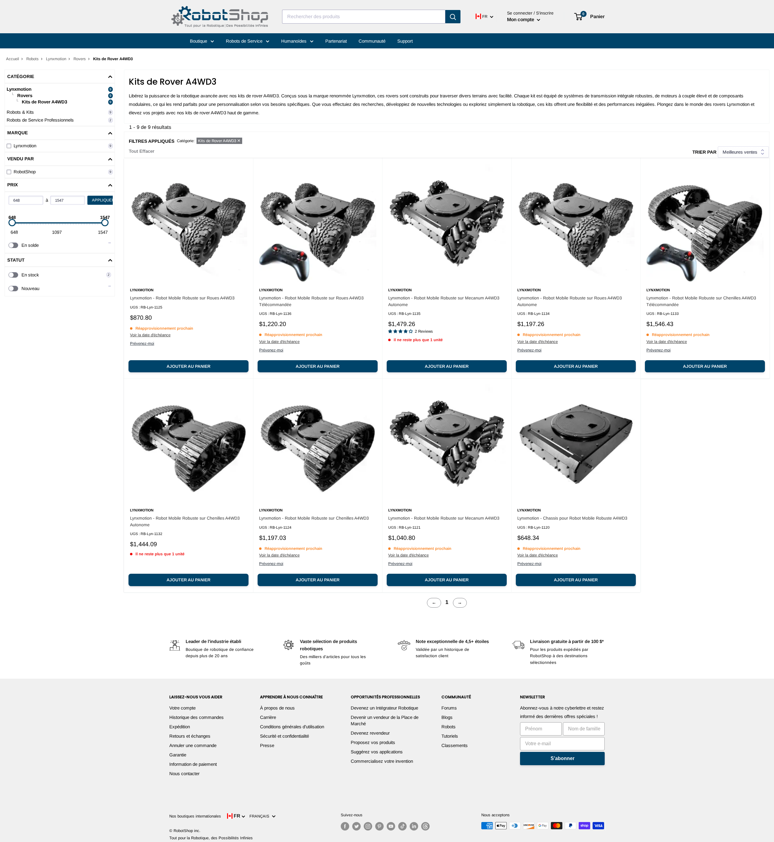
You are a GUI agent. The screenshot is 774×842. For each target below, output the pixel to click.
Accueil (12, 59)
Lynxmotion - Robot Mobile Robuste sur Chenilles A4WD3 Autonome (185, 521)
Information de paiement (193, 764)
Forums (449, 707)
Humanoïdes (294, 41)
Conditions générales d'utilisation (292, 726)
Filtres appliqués (151, 141)
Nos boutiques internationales (195, 816)
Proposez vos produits (373, 742)
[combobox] (363, 17)
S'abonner (562, 758)
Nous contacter (184, 773)
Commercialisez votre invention (382, 761)
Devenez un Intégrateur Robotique (384, 707)
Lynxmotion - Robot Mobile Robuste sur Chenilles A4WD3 (314, 518)
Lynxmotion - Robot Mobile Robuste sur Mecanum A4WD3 (443, 518)
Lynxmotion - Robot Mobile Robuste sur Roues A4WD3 (182, 297)
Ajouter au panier (188, 366)
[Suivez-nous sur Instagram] (368, 826)
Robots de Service (245, 41)
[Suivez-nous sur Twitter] (356, 826)
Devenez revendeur (370, 733)
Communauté (372, 41)
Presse (267, 745)
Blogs (447, 717)
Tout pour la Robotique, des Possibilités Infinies (211, 838)
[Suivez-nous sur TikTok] (402, 826)
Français (260, 816)
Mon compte (521, 19)
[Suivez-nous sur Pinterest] (379, 826)
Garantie (177, 754)
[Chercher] (452, 16)
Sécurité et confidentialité (284, 736)
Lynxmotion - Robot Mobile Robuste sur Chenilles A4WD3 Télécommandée (701, 301)
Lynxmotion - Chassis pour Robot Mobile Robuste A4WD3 (572, 518)
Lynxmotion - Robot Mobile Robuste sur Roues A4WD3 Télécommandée (311, 301)
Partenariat (336, 41)
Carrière (268, 717)
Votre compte (182, 707)
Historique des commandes (196, 717)
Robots (32, 59)
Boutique (199, 41)
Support (405, 41)
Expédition (179, 726)
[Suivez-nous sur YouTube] (391, 826)
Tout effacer (141, 151)
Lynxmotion (56, 59)
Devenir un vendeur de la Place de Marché (384, 720)
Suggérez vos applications (377, 751)
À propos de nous (277, 707)
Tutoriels (449, 736)
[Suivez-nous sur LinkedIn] (414, 826)
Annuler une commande (192, 745)
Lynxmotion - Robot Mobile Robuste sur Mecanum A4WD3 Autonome (443, 301)
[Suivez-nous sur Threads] (425, 826)
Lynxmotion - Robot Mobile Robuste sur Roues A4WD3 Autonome (569, 301)
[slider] (12, 222)
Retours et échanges (189, 736)
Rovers (79, 59)
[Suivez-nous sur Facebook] (345, 826)
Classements (454, 745)
